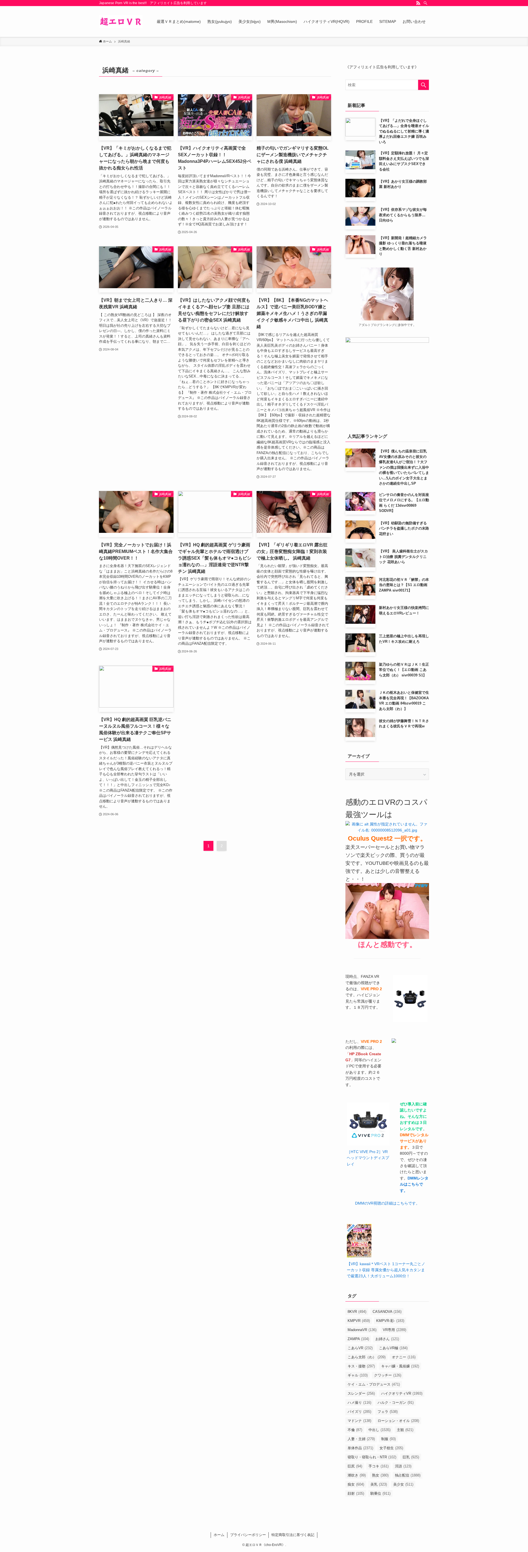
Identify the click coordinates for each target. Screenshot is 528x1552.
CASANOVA (387, 1312)
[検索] (425, 3)
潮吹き (357, 1475)
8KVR (357, 1312)
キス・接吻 (361, 1366)
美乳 (378, 1484)
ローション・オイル (398, 1421)
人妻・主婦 (361, 1439)
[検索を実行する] (423, 85)
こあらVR (360, 1348)
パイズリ (359, 1412)
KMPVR (359, 1321)
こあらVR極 (393, 1348)
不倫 (355, 1430)
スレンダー (361, 1393)
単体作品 (360, 1448)
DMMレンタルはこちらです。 (414, 1184)
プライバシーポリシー (248, 1535)
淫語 (403, 1466)
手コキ (379, 1466)
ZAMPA (358, 1339)
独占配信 (407, 1475)
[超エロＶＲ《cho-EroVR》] (120, 21)
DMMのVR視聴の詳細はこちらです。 (387, 1203)
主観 (405, 1430)
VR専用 (394, 1330)
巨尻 (355, 1466)
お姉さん (387, 1339)
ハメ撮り (359, 1402)
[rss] (418, 3)
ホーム (219, 1535)
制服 (388, 1439)
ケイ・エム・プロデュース (374, 1384)
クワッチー (387, 1375)
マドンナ (359, 1421)
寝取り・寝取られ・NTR (372, 1457)
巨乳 (411, 1457)
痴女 (356, 1484)
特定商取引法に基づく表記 (292, 1535)
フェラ (388, 1412)
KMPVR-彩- (390, 1321)
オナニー (404, 1357)
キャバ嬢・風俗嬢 (400, 1366)
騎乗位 (380, 1493)
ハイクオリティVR (401, 1393)
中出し (380, 1430)
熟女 (380, 1475)
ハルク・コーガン (396, 1402)
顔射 (356, 1493)
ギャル (358, 1375)
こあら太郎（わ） (367, 1357)
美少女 (403, 1484)
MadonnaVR (362, 1330)
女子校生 (391, 1448)
